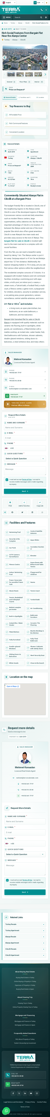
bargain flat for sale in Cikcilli (16, 241)
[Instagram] (36, 1093)
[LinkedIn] (25, 1093)
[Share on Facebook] (12, 512)
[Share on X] (22, 512)
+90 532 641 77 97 (27, 784)
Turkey (7, 40)
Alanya (14, 40)
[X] (19, 1093)
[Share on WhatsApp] (42, 512)
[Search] (41, 17)
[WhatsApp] (46, 10)
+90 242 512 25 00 (27, 790)
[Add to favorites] (46, 3)
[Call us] (42, 10)
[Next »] (45, 57)
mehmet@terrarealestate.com (27, 778)
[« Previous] (5, 57)
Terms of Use (27, 479)
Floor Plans (25, 82)
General (11, 82)
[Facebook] (13, 1093)
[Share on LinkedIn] (32, 512)
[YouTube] (30, 1093)
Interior (38, 82)
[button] (6, 67)
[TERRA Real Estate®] (25, 1058)
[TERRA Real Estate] (11, 10)
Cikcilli (22, 40)
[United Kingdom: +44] (6, 448)
